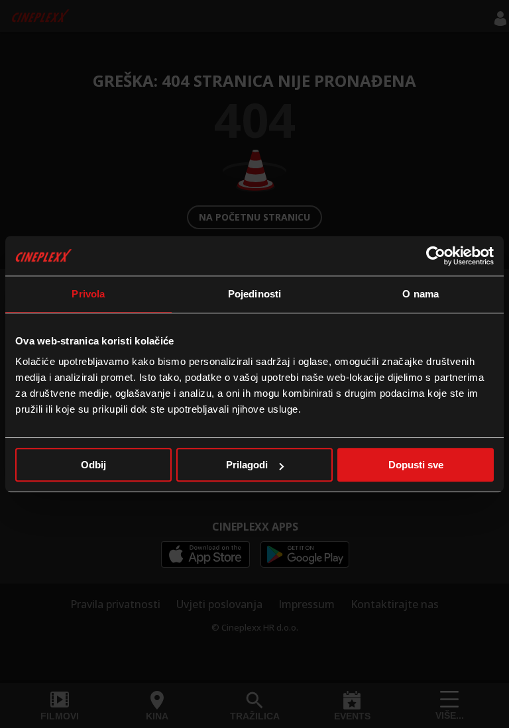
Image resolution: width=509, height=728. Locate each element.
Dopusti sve (415, 464)
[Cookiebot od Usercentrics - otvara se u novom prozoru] (436, 256)
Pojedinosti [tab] (254, 293)
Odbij (93, 464)
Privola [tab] (88, 293)
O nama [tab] (420, 293)
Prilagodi (247, 464)
